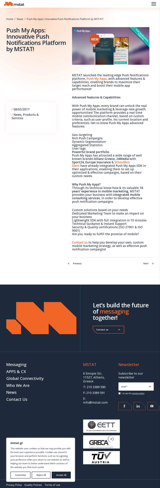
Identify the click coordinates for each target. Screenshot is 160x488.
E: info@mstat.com (95, 400)
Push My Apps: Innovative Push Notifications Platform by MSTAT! (65, 19)
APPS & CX (16, 371)
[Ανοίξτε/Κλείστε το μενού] (153, 3)
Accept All (61, 474)
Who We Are (18, 385)
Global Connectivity (25, 378)
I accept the (132, 394)
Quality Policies (33, 485)
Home (9, 19)
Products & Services (25, 116)
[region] (40, 460)
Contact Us (16, 399)
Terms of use (52, 485)
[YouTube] (153, 406)
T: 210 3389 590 (94, 387)
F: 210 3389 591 (94, 393)
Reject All (41, 474)
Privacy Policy (14, 485)
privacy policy (138, 393)
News (20, 19)
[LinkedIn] (139, 406)
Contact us (102, 329)
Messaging (16, 364)
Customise (20, 474)
